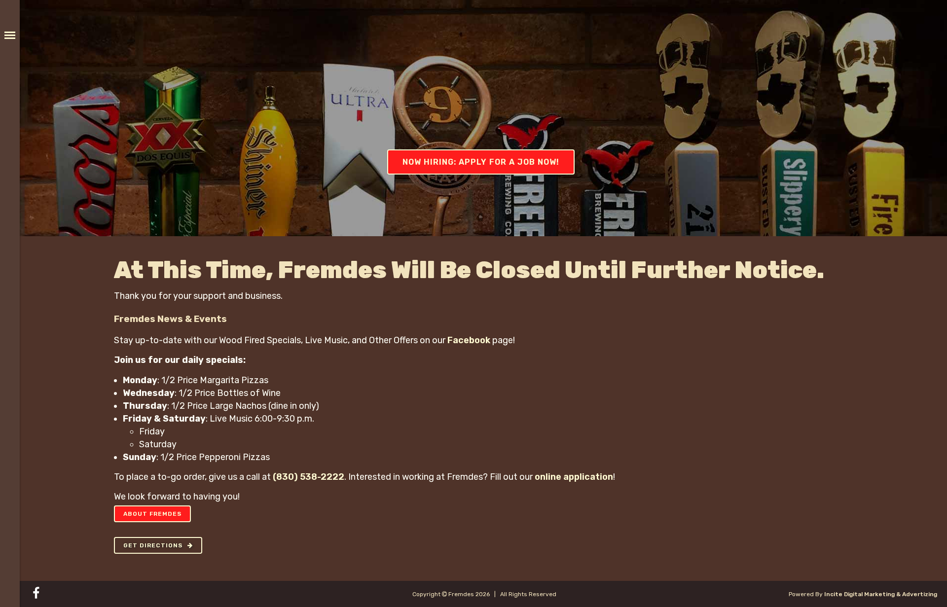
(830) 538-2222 (308, 476)
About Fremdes (152, 513)
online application (574, 476)
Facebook (468, 340)
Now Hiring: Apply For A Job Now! (480, 162)
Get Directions (152, 545)
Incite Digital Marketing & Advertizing (880, 594)
